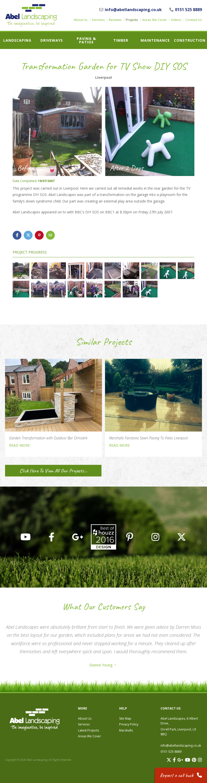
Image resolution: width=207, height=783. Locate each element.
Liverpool (103, 77)
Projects (132, 19)
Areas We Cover (154, 19)
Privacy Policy (128, 724)
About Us (81, 19)
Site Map (125, 718)
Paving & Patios (86, 40)
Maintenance (155, 40)
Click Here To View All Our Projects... (53, 470)
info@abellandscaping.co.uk (133, 10)
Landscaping (17, 40)
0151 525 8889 (188, 10)
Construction (189, 40)
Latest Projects (88, 730)
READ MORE (19, 445)
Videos (176, 19)
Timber (120, 40)
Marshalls (126, 730)
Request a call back (177, 775)
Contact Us (194, 19)
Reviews (115, 19)
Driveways (51, 40)
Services (98, 19)
